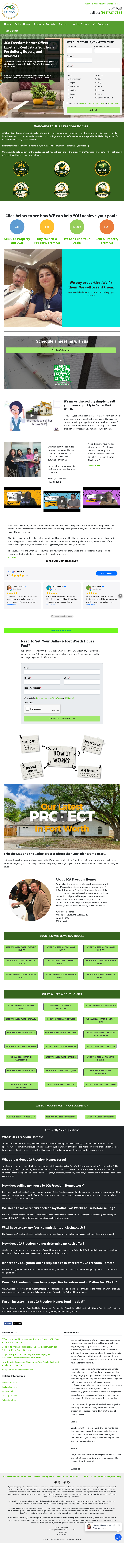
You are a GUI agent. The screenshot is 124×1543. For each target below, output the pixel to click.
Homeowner (75, 78)
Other (72, 97)
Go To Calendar (61, 350)
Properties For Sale (44, 24)
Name (27, 667)
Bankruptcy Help (9, 1387)
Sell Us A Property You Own (17, 241)
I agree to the (94, 103)
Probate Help (8, 1391)
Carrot (78, 1539)
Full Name (72, 46)
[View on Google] (9, 587)
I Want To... (100, 75)
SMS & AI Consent (113, 103)
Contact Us (87, 1476)
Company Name (101, 46)
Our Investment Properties (14, 1476)
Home (7, 24)
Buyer (72, 82)
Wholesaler (75, 86)
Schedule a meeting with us (62, 341)
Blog (119, 1476)
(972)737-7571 (111, 12)
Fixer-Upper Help (9, 1395)
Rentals (63, 24)
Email (70, 65)
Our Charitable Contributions (68, 1476)
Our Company (100, 24)
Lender (73, 94)
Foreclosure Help (9, 1382)
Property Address (32, 687)
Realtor (73, 90)
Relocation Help (9, 1400)
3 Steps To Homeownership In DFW (18, 1369)
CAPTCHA (28, 702)
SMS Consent (69, 698)
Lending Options (80, 24)
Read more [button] (11, 604)
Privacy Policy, (99, 103)
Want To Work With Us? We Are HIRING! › (103, 3)
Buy (99, 82)
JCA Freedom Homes (12, 133)
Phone (70, 56)
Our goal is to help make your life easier (21, 151)
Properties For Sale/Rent (104, 1476)
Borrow (101, 90)
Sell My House (22, 24)
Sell (99, 78)
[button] (4, 596)
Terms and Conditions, (86, 103)
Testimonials (11, 31)
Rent (100, 86)
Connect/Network (105, 97)
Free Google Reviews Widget (63, 616)
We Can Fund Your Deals (77, 241)
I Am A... (71, 75)
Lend (100, 94)
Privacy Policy (48, 1476)
